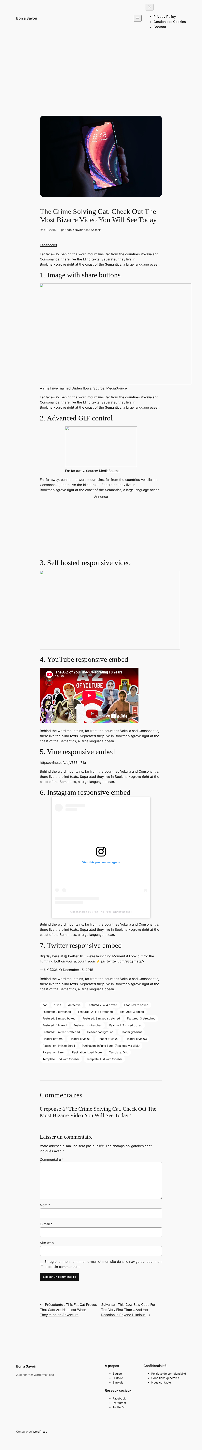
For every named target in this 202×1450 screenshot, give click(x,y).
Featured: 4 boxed (55, 1025)
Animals (96, 229)
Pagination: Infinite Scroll (59, 1045)
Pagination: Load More (87, 1052)
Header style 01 (80, 1038)
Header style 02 (108, 1038)
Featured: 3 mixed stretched (101, 1018)
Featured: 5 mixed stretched (61, 1032)
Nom (45, 1205)
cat (45, 1005)
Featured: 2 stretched (57, 1011)
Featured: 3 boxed (132, 1011)
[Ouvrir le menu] (138, 18)
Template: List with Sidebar (104, 1059)
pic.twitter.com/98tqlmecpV (122, 961)
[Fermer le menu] (149, 7)
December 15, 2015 (78, 970)
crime (57, 1005)
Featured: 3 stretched (141, 1018)
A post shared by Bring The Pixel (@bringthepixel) (101, 911)
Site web (47, 1243)
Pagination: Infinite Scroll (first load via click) (111, 1045)
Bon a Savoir (26, 18)
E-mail (46, 1224)
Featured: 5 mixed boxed (125, 1025)
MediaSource (116, 388)
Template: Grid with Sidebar (61, 1059)
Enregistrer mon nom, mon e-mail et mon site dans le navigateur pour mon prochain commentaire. (103, 1264)
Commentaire (52, 1160)
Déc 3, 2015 (48, 229)
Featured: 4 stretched (88, 1025)
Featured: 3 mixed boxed (59, 1018)
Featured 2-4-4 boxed (102, 1005)
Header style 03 (136, 1038)
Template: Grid (118, 1052)
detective (74, 1005)
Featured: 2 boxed (136, 1005)
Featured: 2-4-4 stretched (95, 1011)
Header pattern (53, 1038)
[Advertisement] (101, 68)
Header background (100, 1032)
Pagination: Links (54, 1052)
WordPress (40, 1431)
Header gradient (131, 1032)
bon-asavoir (74, 229)
